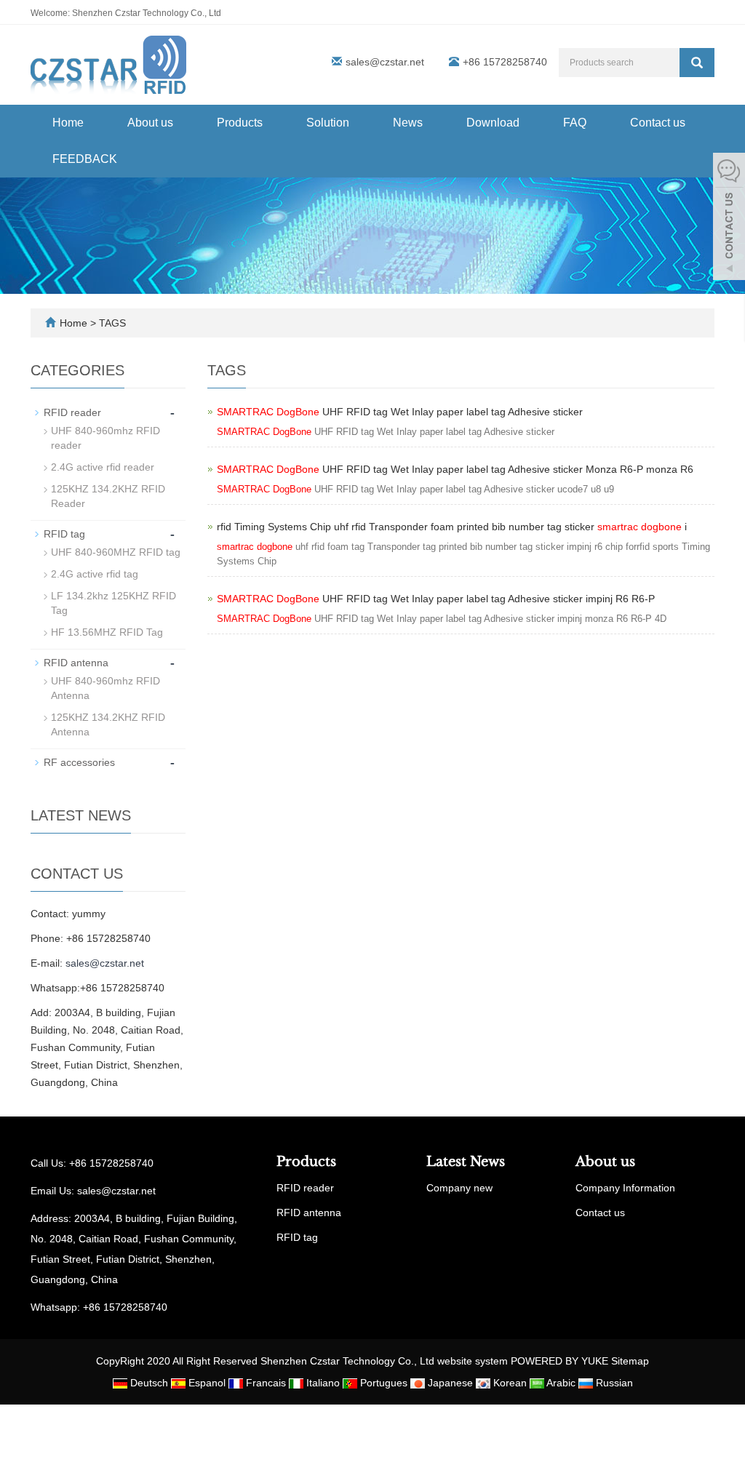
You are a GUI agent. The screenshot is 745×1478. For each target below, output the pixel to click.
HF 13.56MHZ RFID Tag (107, 632)
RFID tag (64, 534)
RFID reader (72, 412)
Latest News (465, 1162)
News (408, 122)
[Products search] (697, 62)
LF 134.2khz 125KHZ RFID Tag (113, 603)
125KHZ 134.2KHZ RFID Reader (108, 496)
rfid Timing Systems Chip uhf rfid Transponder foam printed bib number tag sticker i (452, 526)
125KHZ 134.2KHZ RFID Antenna (108, 724)
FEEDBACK (84, 159)
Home (68, 122)
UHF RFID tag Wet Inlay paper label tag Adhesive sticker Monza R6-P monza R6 (455, 469)
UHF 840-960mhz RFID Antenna (105, 688)
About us (150, 122)
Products (240, 122)
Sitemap (630, 1361)
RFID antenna (76, 662)
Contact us (657, 122)
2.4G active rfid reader (102, 467)
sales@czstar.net (385, 62)
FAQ (574, 122)
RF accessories (79, 762)
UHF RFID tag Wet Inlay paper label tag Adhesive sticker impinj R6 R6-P (436, 598)
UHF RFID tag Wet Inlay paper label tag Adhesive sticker (400, 412)
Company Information (625, 1188)
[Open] (729, 218)
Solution (327, 122)
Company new (459, 1188)
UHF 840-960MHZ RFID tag (115, 552)
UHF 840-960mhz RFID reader (105, 438)
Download (492, 122)
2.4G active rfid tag (94, 574)
